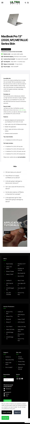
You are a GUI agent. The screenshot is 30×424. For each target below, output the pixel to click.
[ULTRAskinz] (15, 2)
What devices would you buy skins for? (8, 385)
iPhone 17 (8, 322)
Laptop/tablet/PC (7, 392)
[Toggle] (4, 172)
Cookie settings (7, 412)
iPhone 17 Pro (9, 316)
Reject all (17, 412)
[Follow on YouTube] (22, 379)
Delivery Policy (21, 364)
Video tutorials (10, 66)
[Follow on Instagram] (17, 379)
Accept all (5, 417)
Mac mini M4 (21, 276)
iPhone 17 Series (10, 271)
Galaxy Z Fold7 (9, 274)
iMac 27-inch (21, 280)
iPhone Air (8, 319)
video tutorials (22, 110)
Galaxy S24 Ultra (22, 326)
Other (7, 396)
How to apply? (8, 367)
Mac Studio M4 (21, 273)
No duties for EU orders (15, 59)
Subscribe (7, 400)
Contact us (8, 357)
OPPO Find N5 (21, 322)
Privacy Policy (21, 361)
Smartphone (8, 388)
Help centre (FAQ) (9, 359)
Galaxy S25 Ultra (10, 329)
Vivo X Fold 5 (9, 326)
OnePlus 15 (8, 280)
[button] (2, 2)
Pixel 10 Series (9, 263)
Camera (7, 394)
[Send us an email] (20, 379)
